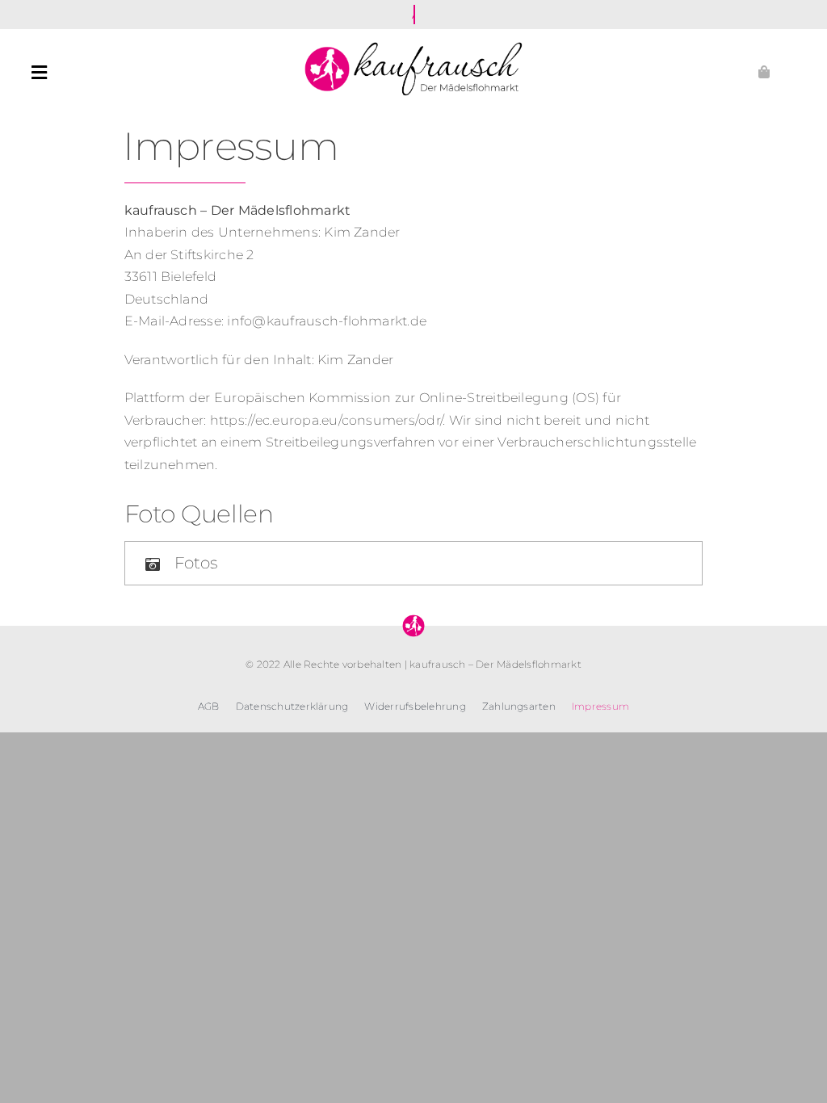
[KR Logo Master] (413, 43)
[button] (414, 563)
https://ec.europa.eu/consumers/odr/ (326, 420)
